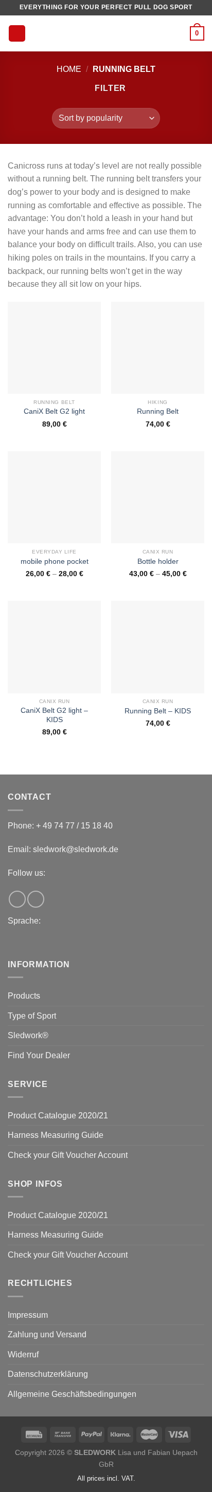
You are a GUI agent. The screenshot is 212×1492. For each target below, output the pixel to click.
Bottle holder (158, 561)
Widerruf (23, 1354)
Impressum (28, 1315)
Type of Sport (32, 1015)
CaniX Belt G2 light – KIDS (54, 715)
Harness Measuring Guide (55, 1135)
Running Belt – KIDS (158, 711)
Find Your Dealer (39, 1055)
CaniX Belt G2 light (54, 411)
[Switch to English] (12, 938)
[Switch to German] (9, 938)
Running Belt (158, 411)
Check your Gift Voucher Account (68, 1155)
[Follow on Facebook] (17, 899)
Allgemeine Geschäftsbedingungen (72, 1394)
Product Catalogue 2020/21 (58, 1115)
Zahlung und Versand (47, 1334)
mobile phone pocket (55, 561)
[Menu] (17, 33)
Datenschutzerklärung (48, 1374)
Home (69, 69)
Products (24, 995)
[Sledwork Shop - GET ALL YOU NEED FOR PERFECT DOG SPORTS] (107, 33)
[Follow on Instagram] (35, 899)
